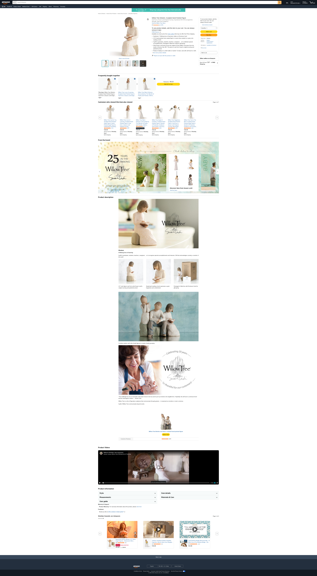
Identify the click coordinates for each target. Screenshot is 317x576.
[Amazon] (6, 2)
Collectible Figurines (132, 13)
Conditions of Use (138, 571)
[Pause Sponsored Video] (135, 533)
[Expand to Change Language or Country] (156, 566)
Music (50, 6)
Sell (40, 6)
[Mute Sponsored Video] (135, 536)
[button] (3, 6)
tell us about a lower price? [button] (116, 511)
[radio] (105, 63)
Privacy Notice (146, 571)
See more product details (159, 52)
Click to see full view (124, 58)
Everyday (62, 6)
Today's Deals (17, 6)
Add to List (204, 52)
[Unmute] (217, 483)
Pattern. (208, 40)
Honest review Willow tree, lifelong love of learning (117, 454)
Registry (45, 6)
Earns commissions (118, 452)
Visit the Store (173, 190)
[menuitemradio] (215, 482)
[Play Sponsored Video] (158, 529)
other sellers (171, 34)
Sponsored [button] (100, 518)
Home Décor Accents (122, 13)
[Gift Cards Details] (37, 6)
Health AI (9, 6)
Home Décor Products (111, 13)
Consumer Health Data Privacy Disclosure (160, 571)
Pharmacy (56, 6)
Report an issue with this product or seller (164, 55)
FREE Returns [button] (156, 32)
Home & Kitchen (101, 13)
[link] (127, 84)
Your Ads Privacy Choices (176, 571)
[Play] (99, 483)
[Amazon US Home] (136, 566)
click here (139, 506)
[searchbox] (147, 2)
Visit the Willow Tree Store (158, 23)
